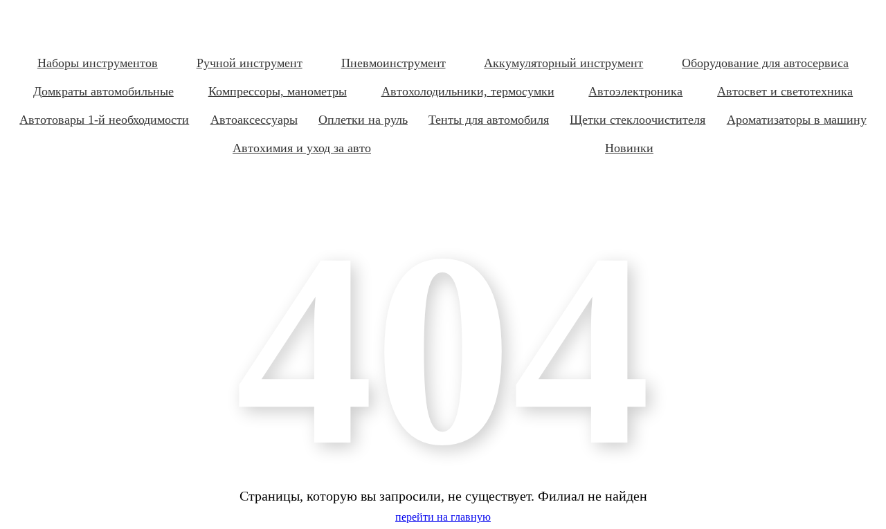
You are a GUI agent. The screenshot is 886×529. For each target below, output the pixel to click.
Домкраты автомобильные (103, 91)
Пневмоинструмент (393, 63)
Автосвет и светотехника (785, 91)
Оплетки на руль (363, 120)
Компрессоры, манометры (277, 91)
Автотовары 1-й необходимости (104, 120)
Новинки (629, 148)
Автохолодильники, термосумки (467, 91)
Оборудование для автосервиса (765, 63)
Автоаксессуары (254, 120)
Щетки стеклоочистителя (637, 120)
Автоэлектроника (635, 91)
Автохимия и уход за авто (302, 148)
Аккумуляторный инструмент (563, 63)
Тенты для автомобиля (488, 120)
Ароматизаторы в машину (797, 120)
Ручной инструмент (249, 63)
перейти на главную (443, 517)
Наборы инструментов (97, 63)
